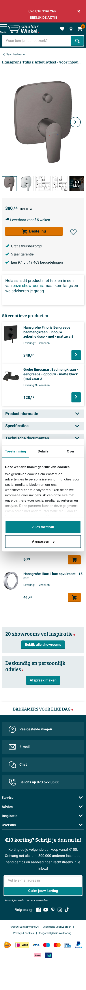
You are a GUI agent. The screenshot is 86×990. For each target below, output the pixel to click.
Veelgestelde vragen (35, 729)
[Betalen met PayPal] (78, 945)
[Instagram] (59, 909)
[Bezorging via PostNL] (7, 945)
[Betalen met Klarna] (37, 955)
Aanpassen (40, 541)
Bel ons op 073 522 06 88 (39, 782)
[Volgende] (75, 122)
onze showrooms (28, 285)
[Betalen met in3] (48, 955)
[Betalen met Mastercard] (57, 945)
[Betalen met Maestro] (46, 945)
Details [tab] (43, 451)
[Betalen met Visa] (35, 945)
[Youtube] (45, 909)
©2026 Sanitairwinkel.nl (25, 927)
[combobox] (36, 41)
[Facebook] (38, 909)
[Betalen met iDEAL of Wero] (22, 945)
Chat (23, 764)
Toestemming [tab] (15, 451)
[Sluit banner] (78, 11)
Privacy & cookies (23, 933)
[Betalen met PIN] (67, 945)
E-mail (24, 747)
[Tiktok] (66, 909)
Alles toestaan (43, 527)
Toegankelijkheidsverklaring (55, 933)
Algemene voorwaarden (57, 927)
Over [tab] (70, 451)
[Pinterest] (52, 909)
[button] (73, 232)
